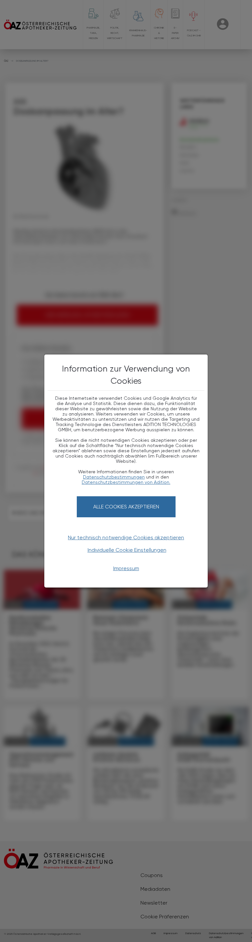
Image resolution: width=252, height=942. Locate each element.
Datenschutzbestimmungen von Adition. (126, 482)
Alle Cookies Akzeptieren (126, 506)
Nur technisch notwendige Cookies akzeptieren (126, 537)
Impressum (126, 568)
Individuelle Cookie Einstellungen (127, 550)
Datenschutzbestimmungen (114, 477)
